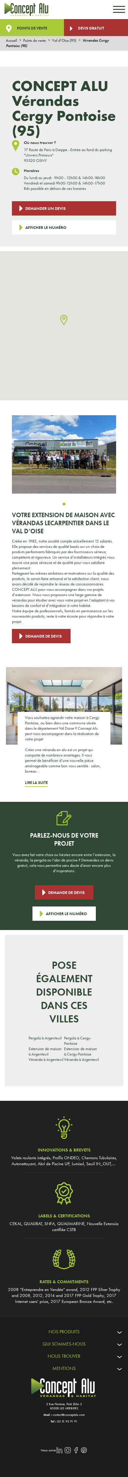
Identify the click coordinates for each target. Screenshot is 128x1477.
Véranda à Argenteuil (46, 1059)
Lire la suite (36, 782)
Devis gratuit (90, 28)
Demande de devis (43, 636)
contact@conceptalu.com (69, 1415)
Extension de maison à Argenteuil (45, 1051)
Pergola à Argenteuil (45, 1038)
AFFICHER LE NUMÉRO (45, 227)
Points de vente (31, 28)
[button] (64, 320)
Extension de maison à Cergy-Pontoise (80, 1051)
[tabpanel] (64, 454)
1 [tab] (64, 504)
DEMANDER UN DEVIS (45, 208)
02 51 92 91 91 (67, 1421)
